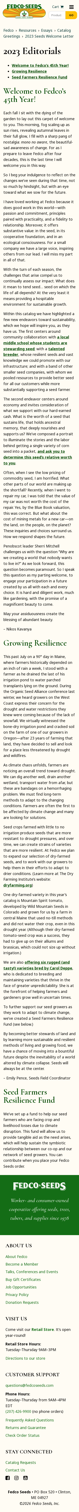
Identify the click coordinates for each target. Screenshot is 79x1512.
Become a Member (21, 1264)
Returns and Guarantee (25, 1427)
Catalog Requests (20, 1462)
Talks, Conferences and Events (31, 1271)
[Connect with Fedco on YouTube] (25, 1477)
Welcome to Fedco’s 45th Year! (40, 65)
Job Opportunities (20, 1287)
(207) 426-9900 (18, 1411)
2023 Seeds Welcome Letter (49, 36)
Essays (46, 30)
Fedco (8, 30)
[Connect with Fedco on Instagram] (16, 1477)
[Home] (24, 11)
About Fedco (16, 1256)
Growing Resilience (29, 71)
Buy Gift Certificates (23, 1279)
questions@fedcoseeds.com (29, 1385)
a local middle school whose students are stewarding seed (36, 342)
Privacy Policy (17, 1294)
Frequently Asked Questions (29, 1420)
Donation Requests (22, 1302)
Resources (27, 30)
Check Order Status (22, 1435)
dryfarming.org (17, 885)
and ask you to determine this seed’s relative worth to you (37, 457)
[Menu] (71, 7)
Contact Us (15, 1470)
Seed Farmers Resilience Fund (39, 77)
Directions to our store (25, 1358)
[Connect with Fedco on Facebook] (7, 1477)
